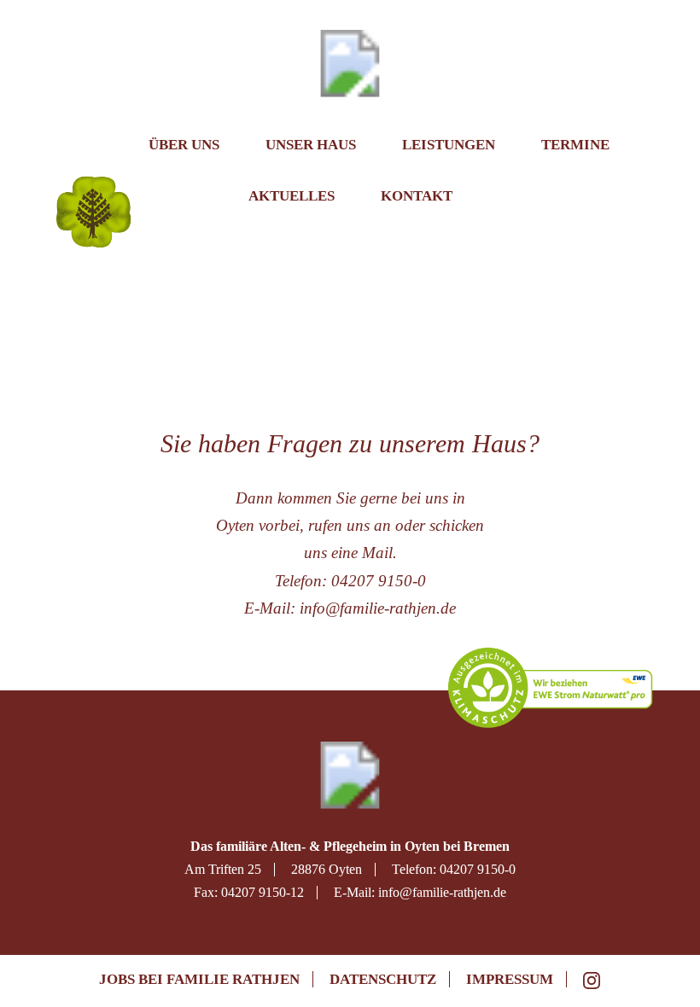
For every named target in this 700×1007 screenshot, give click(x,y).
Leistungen (448, 145)
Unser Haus (310, 145)
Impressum (509, 979)
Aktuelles (291, 196)
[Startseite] (96, 151)
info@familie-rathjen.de (378, 608)
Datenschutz (383, 979)
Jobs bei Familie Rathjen (199, 979)
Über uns (184, 145)
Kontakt (416, 196)
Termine (575, 145)
